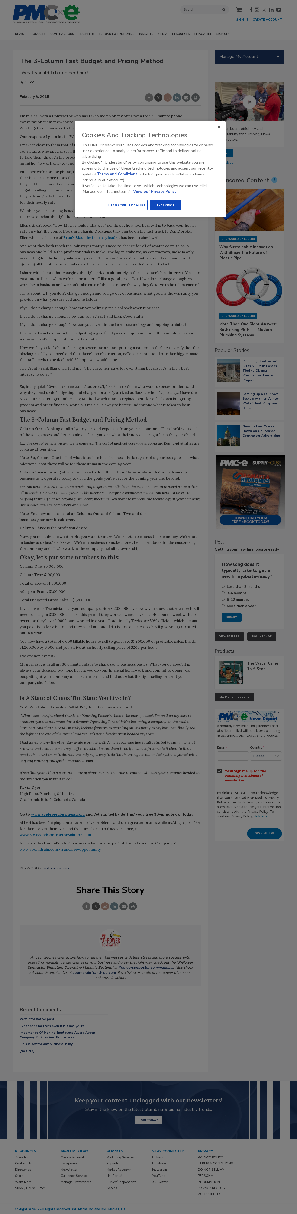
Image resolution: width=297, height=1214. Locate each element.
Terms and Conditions (117, 174)
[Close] (219, 127)
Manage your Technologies (126, 205)
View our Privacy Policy (155, 191)
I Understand (165, 205)
